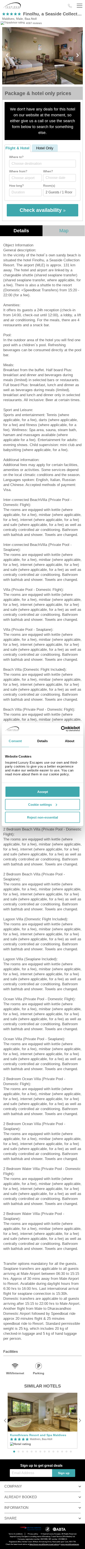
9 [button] (49, 1452)
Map (63, 230)
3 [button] (23, 1452)
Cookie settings (40, 804)
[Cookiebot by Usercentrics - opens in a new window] (61, 729)
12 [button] (62, 1452)
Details (21, 230)
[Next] (80, 1420)
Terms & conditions (15, 1534)
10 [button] (53, 1452)
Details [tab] (42, 741)
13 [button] (66, 1452)
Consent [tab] (15, 741)
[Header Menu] (79, 6)
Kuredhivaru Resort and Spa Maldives (38, 1435)
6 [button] (36, 1452)
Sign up (64, 1473)
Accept (42, 792)
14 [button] (71, 1452)
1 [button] (14, 1452)
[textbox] (45, 163)
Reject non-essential (42, 817)
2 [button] (18, 1452)
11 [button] (58, 1452)
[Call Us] (70, 6)
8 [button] (44, 1452)
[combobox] (42, 163)
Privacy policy (33, 1534)
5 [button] (31, 1452)
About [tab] (70, 741)
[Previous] (5, 1420)
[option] (42, 1421)
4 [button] (27, 1452)
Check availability (41, 210)
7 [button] (40, 1452)
